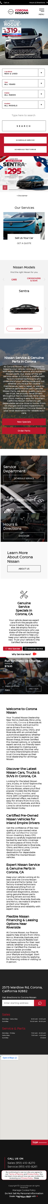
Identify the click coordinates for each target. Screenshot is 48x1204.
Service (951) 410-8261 (22, 1166)
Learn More (34, 689)
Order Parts (24, 430)
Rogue (17, 793)
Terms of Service (16, 1174)
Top (35, 1142)
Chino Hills (11, 722)
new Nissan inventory (21, 786)
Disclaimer (7, 690)
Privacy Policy (33, 1174)
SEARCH (24, 126)
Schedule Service (24, 478)
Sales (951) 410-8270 (21, 1162)
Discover (24, 535)
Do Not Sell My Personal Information (24, 1193)
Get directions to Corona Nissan (19, 997)
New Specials (24, 421)
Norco (16, 803)
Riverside (34, 800)
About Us (24, 568)
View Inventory (24, 328)
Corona (22, 722)
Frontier (26, 793)
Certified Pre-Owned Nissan (21, 834)
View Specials (14, 648)
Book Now (24, 243)
